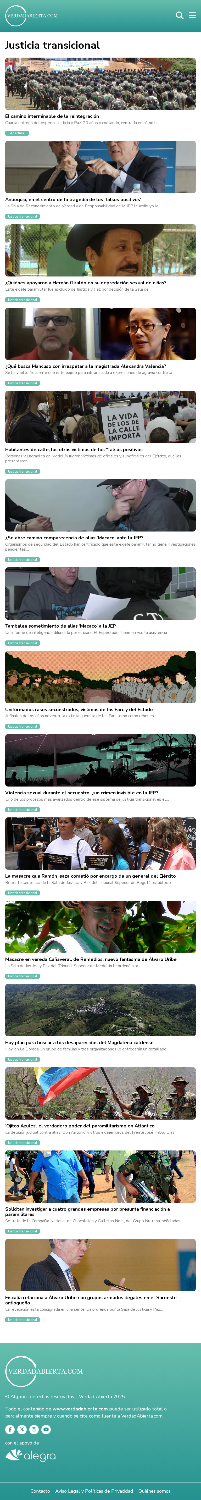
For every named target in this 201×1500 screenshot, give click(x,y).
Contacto (40, 1491)
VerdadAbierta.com (142, 1416)
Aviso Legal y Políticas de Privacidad (94, 1491)
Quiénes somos (154, 1491)
